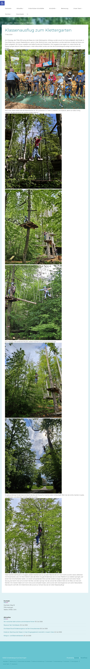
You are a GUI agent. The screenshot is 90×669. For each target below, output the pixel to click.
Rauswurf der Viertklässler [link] (12, 625)
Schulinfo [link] (66, 661)
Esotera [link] (76, 658)
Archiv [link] (10, 23)
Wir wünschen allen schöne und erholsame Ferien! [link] (19, 621)
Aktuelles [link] (5, 661)
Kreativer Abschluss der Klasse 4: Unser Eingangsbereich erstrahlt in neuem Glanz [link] (29, 632)
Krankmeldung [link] (58, 661)
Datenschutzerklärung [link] (38, 661)
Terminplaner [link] (74, 661)
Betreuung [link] (13, 661)
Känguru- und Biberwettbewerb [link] (13, 635)
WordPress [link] (84, 658)
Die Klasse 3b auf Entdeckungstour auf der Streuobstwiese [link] (22, 628)
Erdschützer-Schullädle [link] (24, 661)
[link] (2, 3)
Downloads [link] (49, 661)
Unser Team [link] (6, 664)
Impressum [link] (14, 664)
